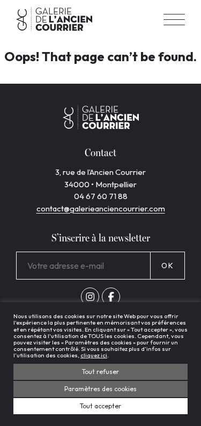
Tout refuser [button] (100, 372)
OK (167, 265)
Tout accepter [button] (100, 406)
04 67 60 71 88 (101, 196)
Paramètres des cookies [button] (100, 389)
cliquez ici (93, 355)
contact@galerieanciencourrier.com (100, 208)
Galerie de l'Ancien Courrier (54, 19)
